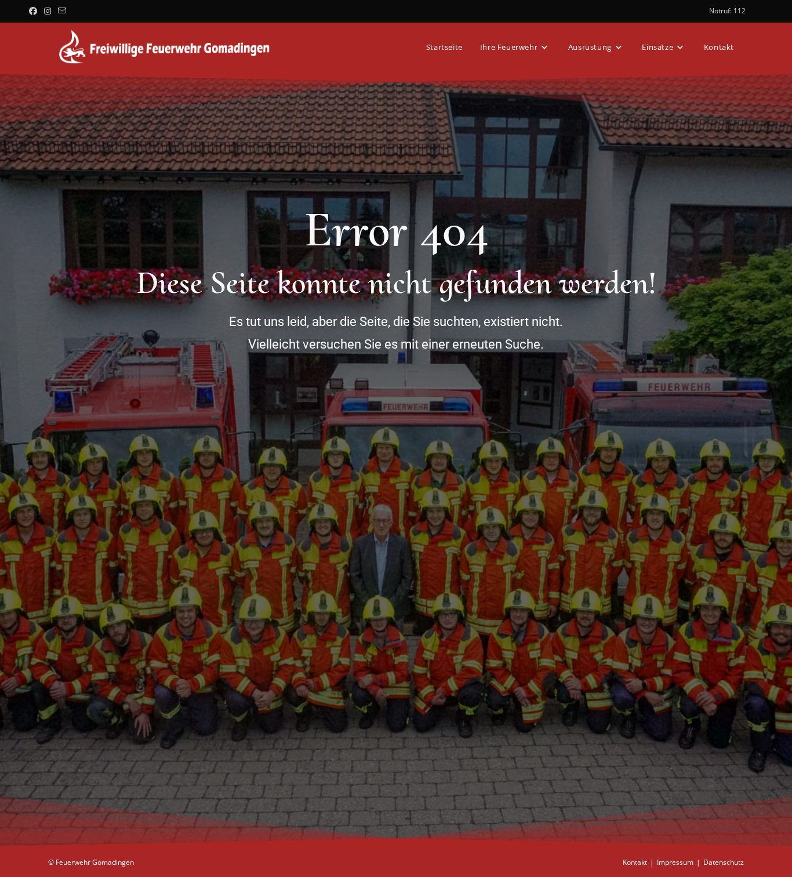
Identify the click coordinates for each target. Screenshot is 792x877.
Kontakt (635, 862)
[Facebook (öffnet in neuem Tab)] (35, 11)
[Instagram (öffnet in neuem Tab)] (48, 11)
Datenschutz (723, 862)
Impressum (675, 862)
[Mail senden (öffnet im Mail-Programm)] (62, 11)
